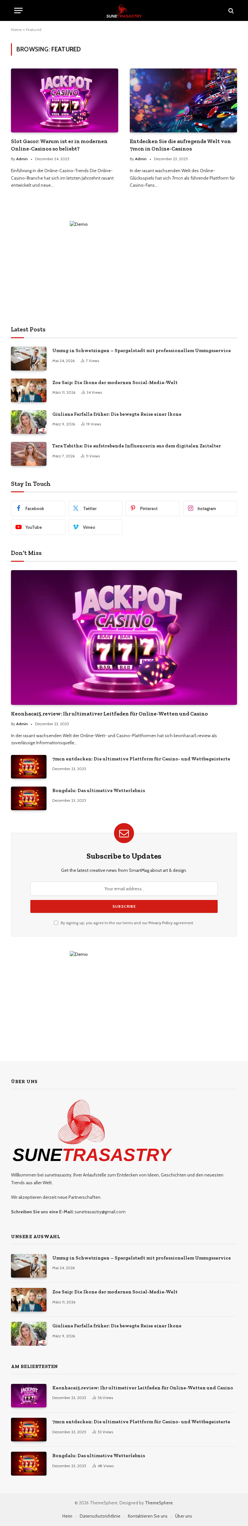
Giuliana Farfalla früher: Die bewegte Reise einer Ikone (116, 414)
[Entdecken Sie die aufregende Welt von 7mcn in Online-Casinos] (183, 100)
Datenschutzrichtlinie (100, 1516)
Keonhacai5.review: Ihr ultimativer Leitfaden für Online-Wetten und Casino (109, 713)
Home (16, 29)
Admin (22, 158)
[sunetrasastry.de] (124, 10)
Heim (67, 1516)
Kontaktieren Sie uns (148, 1516)
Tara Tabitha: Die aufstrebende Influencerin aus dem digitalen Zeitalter (136, 446)
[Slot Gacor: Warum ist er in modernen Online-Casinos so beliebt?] (64, 100)
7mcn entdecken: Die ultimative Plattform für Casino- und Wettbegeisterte (141, 759)
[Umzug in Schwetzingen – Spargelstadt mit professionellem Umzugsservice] (28, 358)
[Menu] (18, 10)
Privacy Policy (160, 922)
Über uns (183, 1516)
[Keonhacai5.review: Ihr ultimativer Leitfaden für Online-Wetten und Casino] (124, 637)
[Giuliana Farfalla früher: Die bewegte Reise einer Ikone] (28, 422)
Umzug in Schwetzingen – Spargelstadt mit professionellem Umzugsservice (141, 350)
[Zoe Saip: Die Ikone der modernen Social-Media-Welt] (28, 390)
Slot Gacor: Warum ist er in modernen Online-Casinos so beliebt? (59, 145)
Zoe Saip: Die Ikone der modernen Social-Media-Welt (115, 382)
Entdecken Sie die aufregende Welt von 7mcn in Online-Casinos (180, 145)
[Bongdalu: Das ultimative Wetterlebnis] (28, 798)
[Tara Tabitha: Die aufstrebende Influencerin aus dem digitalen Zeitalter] (28, 453)
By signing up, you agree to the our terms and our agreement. (127, 922)
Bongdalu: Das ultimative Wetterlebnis (98, 790)
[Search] (230, 10)
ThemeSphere (159, 1502)
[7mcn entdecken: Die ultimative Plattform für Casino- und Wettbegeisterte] (28, 767)
